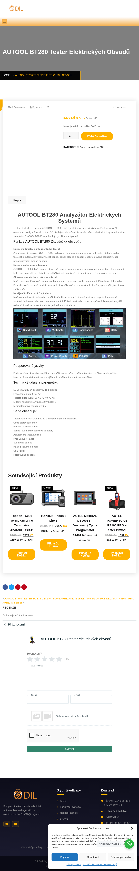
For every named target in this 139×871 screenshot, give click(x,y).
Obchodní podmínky (31, 847)
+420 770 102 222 (115, 810)
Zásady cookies (74, 864)
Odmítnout (93, 857)
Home (7, 75)
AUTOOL (105, 147)
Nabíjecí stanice (69, 812)
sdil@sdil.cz (112, 817)
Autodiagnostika (89, 147)
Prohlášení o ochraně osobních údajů (100, 864)
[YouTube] (15, 824)
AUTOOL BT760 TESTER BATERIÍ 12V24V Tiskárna (32, 598)
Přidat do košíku (97, 136)
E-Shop (64, 818)
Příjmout (64, 857)
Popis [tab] (17, 200)
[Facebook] (6, 824)
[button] (132, 828)
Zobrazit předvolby (121, 857)
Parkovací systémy (70, 806)
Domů (63, 801)
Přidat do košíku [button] (22, 554)
